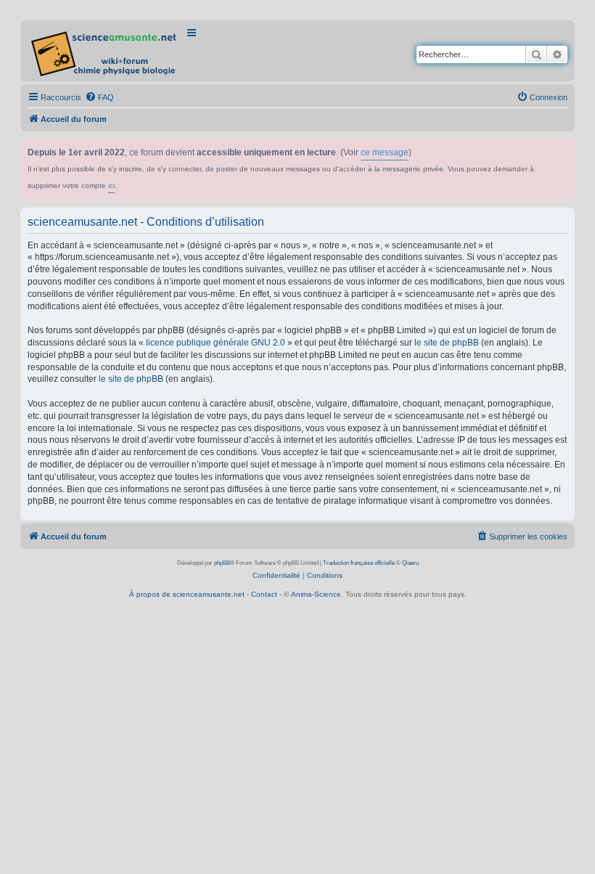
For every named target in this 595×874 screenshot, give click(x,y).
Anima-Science (316, 594)
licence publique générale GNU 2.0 (215, 343)
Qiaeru (410, 563)
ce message (385, 152)
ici (111, 185)
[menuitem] (99, 97)
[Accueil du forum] (105, 51)
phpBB (222, 563)
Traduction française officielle (359, 563)
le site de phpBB (446, 343)
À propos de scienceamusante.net (187, 594)
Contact (264, 594)
